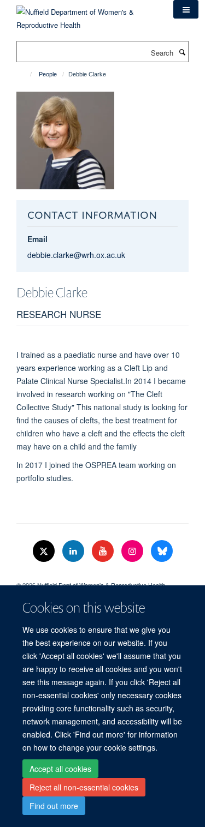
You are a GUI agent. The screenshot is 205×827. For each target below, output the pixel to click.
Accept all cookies (60, 768)
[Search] (182, 52)
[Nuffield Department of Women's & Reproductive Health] (86, 14)
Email (37, 238)
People (48, 74)
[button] (185, 9)
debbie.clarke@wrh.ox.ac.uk (76, 254)
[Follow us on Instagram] (133, 551)
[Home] (26, 74)
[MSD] (102, 575)
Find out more (54, 805)
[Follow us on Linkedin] (74, 551)
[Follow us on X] (45, 551)
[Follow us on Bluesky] (162, 551)
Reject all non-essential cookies (84, 787)
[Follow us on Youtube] (104, 551)
